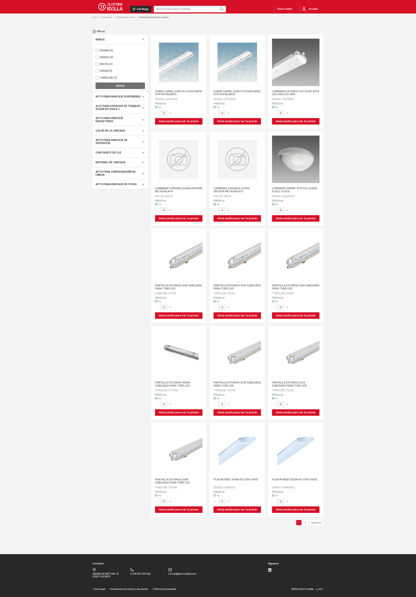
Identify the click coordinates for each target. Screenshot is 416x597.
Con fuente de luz (108, 152)
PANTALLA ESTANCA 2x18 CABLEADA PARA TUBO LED (237, 384)
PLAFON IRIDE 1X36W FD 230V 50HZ (294, 479)
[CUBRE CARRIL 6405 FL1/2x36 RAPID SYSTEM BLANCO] (178, 62)
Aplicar (120, 85)
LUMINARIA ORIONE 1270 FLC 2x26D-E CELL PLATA (295, 190)
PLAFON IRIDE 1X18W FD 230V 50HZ (236, 479)
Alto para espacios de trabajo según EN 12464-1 (118, 107)
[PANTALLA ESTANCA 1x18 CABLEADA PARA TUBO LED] (178, 256)
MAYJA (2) (106, 64)
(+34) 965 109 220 (140, 573)
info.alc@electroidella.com (182, 573)
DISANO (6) (106, 50)
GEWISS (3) (106, 57)
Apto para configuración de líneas (116, 173)
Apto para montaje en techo (116, 184)
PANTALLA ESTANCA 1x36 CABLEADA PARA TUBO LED (237, 287)
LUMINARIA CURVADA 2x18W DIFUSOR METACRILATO (178, 190)
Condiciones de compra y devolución (129, 589)
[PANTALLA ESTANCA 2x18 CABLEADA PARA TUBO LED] (237, 353)
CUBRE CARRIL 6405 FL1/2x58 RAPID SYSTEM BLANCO (237, 93)
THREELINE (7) (108, 77)
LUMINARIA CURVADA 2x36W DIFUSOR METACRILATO (231, 190)
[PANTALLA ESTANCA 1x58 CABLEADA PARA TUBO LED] (295, 256)
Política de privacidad (164, 589)
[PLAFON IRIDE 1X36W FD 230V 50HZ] (295, 450)
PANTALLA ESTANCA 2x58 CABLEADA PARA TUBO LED (172, 481)
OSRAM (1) (106, 70)
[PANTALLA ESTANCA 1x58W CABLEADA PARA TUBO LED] (178, 353)
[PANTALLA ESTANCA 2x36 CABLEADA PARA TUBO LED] (295, 353)
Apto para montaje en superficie (111, 142)
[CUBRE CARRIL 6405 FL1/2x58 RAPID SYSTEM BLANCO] (237, 62)
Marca (100, 39)
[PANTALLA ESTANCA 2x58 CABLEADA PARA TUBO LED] (178, 450)
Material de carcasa (110, 162)
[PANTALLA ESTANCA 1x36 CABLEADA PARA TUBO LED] (237, 256)
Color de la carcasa (110, 130)
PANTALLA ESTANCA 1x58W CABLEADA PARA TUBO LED (172, 384)
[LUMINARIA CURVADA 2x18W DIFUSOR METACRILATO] (178, 159)
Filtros (101, 31)
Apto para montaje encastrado (109, 120)
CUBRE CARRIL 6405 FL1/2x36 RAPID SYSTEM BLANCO (178, 93)
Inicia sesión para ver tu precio (179, 121)
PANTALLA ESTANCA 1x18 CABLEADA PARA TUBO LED (178, 287)
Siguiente (316, 522)
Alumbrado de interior (125, 17)
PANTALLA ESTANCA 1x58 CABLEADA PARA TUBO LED (295, 287)
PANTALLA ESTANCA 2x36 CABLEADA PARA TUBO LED (289, 384)
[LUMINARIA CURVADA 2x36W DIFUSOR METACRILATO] (237, 159)
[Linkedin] (269, 570)
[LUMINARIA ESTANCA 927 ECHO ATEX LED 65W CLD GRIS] (295, 62)
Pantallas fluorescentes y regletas (154, 17)
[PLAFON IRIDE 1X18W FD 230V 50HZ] (237, 450)
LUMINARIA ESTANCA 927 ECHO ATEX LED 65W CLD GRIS (295, 93)
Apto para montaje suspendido (118, 96)
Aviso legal (99, 589)
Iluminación (106, 17)
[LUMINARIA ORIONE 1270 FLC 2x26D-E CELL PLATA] (295, 159)
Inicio (95, 17)
